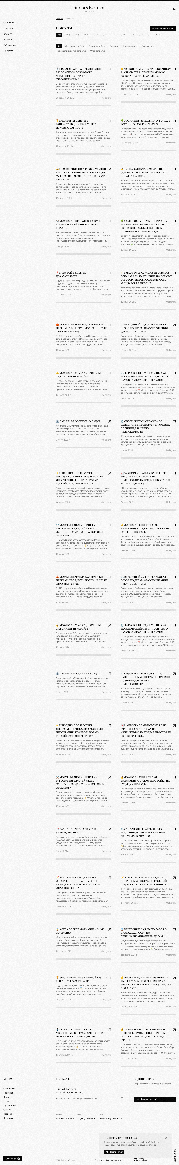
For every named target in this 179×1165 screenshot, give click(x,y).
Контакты (8, 50)
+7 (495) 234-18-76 (86, 1118)
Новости (7, 39)
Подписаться (116, 1151)
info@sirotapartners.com (111, 1118)
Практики (8, 28)
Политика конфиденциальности (108, 1160)
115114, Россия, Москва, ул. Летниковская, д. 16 (79, 1098)
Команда (7, 34)
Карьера (7, 1113)
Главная (59, 19)
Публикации (9, 45)
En (174, 9)
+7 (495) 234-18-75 (65, 1118)
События (7, 1109)
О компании (9, 22)
